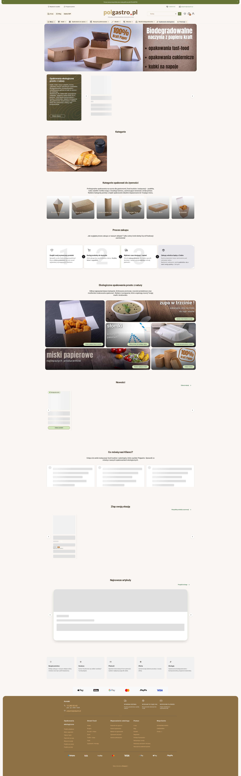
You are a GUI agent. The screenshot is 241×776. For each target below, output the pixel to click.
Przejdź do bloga (182, 584)
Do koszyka (101, 114)
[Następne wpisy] (191, 615)
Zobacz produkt (59, 427)
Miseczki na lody (68, 741)
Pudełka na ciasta (69, 744)
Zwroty (159, 731)
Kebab (89, 725)
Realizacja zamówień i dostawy (142, 743)
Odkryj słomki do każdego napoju (138, 344)
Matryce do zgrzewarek (116, 731)
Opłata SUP (67, 14)
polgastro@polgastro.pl (187, 6)
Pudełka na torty (68, 747)
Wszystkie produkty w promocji (180, 509)
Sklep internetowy (120, 766)
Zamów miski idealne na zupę (184, 319)
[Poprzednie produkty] (86, 96)
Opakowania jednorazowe (62, 616)
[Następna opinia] (192, 471)
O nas (51, 14)
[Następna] (237, 2)
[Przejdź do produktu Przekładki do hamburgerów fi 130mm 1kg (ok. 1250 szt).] (101, 86)
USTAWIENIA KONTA (162, 725)
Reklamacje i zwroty (139, 740)
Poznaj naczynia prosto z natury (184, 344)
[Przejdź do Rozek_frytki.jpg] (58, 207)
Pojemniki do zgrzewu (116, 725)
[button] (179, 13)
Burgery (89, 728)
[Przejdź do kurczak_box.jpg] (83, 207)
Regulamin (136, 734)
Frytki (88, 740)
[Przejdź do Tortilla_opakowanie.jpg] (108, 207)
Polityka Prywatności (139, 737)
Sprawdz (158, 218)
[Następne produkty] (192, 96)
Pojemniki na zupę (69, 738)
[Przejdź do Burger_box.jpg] (133, 207)
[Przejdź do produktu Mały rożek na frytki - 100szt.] (64, 526)
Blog (59, 14)
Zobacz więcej (185, 385)
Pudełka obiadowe (69, 729)
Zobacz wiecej (188, 366)
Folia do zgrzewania (115, 728)
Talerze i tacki (68, 735)
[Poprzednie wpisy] (50, 615)
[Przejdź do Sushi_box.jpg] (158, 207)
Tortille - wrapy (91, 737)
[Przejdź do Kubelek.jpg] (183, 207)
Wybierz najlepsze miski (140, 366)
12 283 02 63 (171, 6)
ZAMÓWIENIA (160, 728)
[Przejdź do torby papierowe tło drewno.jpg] (77, 154)
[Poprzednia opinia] (48, 471)
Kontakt (136, 731)
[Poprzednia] (3, 2)
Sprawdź (58, 218)
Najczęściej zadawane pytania (142, 746)
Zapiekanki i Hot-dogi (93, 743)
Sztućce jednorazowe (116, 737)
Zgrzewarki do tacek (115, 734)
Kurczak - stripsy (91, 731)
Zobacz (76, 171)
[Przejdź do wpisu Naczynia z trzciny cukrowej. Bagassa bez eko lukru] (120, 600)
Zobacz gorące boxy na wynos (93, 344)
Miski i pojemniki (68, 732)
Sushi (88, 734)
